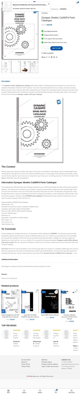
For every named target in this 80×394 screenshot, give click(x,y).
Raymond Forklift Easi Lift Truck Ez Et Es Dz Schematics (30, 5)
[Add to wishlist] (16, 292)
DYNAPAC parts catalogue (34, 196)
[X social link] (49, 57)
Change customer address (49, 364)
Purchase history (46, 362)
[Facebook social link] (47, 57)
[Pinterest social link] (54, 57)
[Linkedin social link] (56, 57)
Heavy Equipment (52, 9)
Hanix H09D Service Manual (50, 315)
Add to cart (56, 48)
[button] (3, 311)
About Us (24, 362)
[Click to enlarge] (5, 56)
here (2, 178)
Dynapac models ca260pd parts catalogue (17, 85)
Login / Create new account (49, 366)
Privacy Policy (25, 366)
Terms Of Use (25, 364)
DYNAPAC (63, 9)
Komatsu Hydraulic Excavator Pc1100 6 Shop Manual (70, 317)
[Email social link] (51, 57)
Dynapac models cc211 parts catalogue (30, 94)
